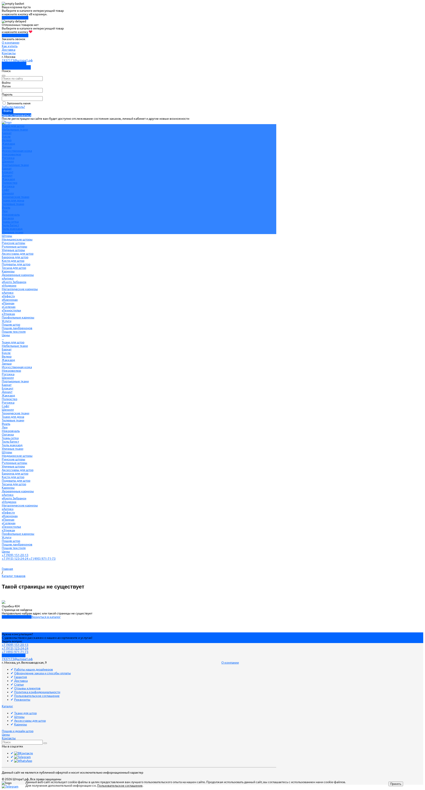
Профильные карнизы (18, 317)
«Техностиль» (11, 310)
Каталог (7, 706)
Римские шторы (13, 243)
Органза (8, 218)
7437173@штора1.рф (17, 60)
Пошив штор (11, 324)
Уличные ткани (12, 232)
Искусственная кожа (17, 151)
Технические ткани (15, 197)
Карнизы (8, 487)
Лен (5, 211)
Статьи (19, 684)
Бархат (7, 133)
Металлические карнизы (20, 289)
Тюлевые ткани (13, 204)
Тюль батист (10, 225)
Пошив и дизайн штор (17, 731)
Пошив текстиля (14, 331)
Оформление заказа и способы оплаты (42, 673)
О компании (10, 42)
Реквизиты (22, 699)
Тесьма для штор (14, 268)
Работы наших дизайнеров (33, 669)
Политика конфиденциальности (37, 692)
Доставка (8, 49)
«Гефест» (8, 296)
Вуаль (6, 207)
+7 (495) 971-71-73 (42, 558)
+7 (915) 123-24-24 (15, 558)
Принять (395, 784)
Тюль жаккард (12, 229)
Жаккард (8, 143)
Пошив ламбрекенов (17, 328)
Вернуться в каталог (46, 617)
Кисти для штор (13, 260)
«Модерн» (9, 285)
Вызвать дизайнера (16, 67)
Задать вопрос (12, 641)
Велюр (7, 140)
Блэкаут (7, 172)
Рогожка (8, 158)
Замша (7, 147)
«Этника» (8, 314)
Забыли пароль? (13, 107)
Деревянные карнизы (18, 275)
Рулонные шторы (14, 246)
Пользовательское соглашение (37, 696)
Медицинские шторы (17, 239)
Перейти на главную (16, 617)
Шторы (7, 452)
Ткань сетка (10, 221)
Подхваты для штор (16, 264)
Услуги (6, 537)
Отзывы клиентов (27, 688)
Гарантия (20, 677)
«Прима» (8, 303)
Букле (6, 136)
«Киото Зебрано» (14, 282)
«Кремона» (10, 299)
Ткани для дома (13, 200)
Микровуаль (11, 214)
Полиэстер (9, 182)
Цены (6, 551)
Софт (5, 190)
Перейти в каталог (15, 18)
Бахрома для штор (15, 257)
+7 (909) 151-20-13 (15, 555)
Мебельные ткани (15, 129)
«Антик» (8, 278)
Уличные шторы (13, 250)
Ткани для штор (13, 342)
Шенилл (8, 161)
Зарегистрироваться (16, 115)
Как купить (9, 46)
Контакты (9, 53)
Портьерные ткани (15, 165)
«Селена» (8, 307)
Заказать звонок (14, 64)
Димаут (7, 175)
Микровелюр (11, 154)
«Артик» (8, 292)
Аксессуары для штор (17, 470)
